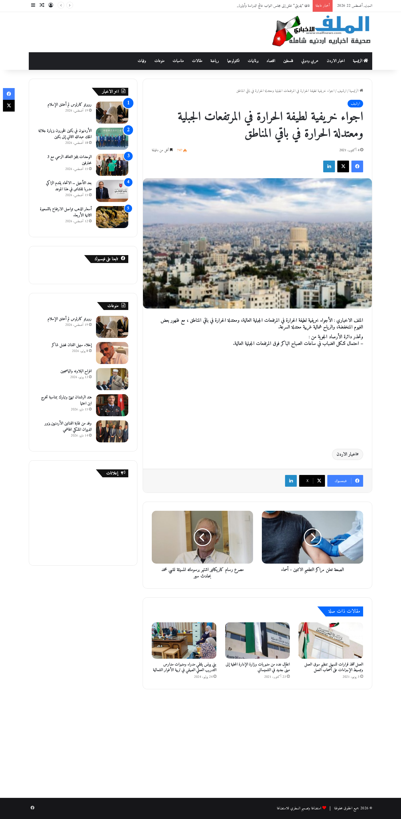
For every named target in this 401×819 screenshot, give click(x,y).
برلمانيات (253, 61)
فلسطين (288, 61)
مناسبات (178, 61)
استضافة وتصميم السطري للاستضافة (299, 808)
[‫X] (343, 166)
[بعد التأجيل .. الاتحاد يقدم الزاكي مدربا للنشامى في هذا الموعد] (112, 191)
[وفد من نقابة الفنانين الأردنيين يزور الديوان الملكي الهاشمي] (112, 431)
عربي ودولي (310, 61)
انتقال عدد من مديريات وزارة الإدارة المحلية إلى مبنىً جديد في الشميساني (258, 667)
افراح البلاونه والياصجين (76, 371)
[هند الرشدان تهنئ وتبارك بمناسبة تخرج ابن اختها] (112, 405)
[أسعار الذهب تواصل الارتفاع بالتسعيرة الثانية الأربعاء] (112, 217)
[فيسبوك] (357, 166)
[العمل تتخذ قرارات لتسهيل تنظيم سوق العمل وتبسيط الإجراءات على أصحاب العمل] (331, 640)
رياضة (214, 61)
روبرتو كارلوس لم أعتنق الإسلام (70, 104)
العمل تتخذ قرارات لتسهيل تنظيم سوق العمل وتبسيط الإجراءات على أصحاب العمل (333, 667)
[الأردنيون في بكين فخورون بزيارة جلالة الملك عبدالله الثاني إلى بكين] (112, 139)
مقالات (197, 61)
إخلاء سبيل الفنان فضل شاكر (72, 345)
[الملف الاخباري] (318, 32)
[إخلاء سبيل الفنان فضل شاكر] (112, 353)
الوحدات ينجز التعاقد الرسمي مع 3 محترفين (69, 160)
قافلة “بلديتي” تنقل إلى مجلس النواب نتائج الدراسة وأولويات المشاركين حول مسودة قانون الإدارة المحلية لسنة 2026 (237, 5)
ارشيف (341, 90)
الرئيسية (358, 61)
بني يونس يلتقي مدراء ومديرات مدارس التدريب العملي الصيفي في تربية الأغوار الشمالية (184, 667)
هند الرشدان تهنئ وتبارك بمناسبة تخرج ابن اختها (66, 400)
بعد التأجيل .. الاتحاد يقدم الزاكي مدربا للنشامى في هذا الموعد (69, 186)
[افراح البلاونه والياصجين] (112, 379)
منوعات (159, 61)
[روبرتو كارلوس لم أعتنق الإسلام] (112, 113)
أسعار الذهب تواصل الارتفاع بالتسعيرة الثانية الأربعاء (66, 212)
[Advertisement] (142, 31)
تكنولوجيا (233, 61)
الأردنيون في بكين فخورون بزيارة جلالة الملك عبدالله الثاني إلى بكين (65, 134)
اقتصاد (271, 61)
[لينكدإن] (329, 166)
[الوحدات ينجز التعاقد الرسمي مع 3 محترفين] (112, 165)
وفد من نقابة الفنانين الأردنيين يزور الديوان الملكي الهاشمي (68, 426)
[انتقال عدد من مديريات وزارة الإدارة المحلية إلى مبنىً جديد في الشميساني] (257, 640)
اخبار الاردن (336, 61)
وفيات (142, 61)
